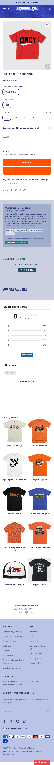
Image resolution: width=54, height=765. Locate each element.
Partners (6, 651)
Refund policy (8, 751)
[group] (27, 609)
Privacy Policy (36, 658)
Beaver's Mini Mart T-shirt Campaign (13, 661)
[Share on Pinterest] (20, 190)
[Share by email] (24, 190)
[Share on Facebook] (11, 190)
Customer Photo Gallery (13, 636)
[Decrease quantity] (6, 142)
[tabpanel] (27, 390)
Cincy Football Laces (14, 513)
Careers (33, 636)
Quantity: (6, 137)
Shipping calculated (21, 154)
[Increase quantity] (15, 142)
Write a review (27, 270)
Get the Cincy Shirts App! (13, 632)
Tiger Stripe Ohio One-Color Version (14, 479)
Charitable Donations (12, 668)
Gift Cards (7, 646)
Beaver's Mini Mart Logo (14, 445)
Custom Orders (9, 641)
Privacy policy (21, 751)
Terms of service (35, 751)
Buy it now (27, 171)
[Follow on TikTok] (24, 721)
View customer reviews (16, 242)
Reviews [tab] (11, 365)
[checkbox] (10, 373)
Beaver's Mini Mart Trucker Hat (14, 584)
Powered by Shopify (26, 748)
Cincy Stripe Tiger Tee (39, 479)
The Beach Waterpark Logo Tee (39, 513)
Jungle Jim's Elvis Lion (39, 584)
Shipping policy (8, 754)
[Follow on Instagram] (18, 721)
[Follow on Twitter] (11, 721)
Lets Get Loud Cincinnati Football (39, 547)
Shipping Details (37, 654)
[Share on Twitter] (16, 190)
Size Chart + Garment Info (39, 647)
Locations (34, 641)
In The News (8, 655)
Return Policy (35, 663)
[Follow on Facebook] (4, 721)
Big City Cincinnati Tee (39, 445)
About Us (34, 632)
